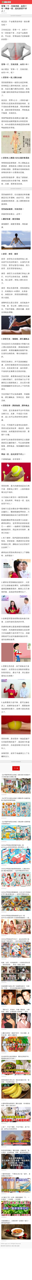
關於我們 (3, 1246)
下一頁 (16, 768)
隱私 (15, 1246)
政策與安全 (8, 1246)
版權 (18, 1246)
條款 (13, 1246)
